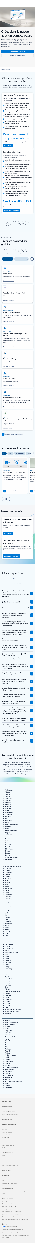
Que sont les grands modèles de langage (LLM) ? (12, 1214)
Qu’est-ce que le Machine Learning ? (9, 1206)
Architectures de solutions (7, 1152)
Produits (4, 1127)
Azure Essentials (5, 1116)
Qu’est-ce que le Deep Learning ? (9, 1209)
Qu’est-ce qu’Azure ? (6, 1103)
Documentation (5, 1178)
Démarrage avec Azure (7, 1106)
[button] (17, 69)
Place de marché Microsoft (7, 1168)
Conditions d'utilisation (7, 1235)
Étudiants (4, 1185)
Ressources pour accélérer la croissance (10, 1150)
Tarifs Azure (4, 1129)
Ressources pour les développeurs (9, 1183)
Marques (15, 1235)
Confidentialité (19, 1232)
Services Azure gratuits (7, 1132)
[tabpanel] (17, 346)
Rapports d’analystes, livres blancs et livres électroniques (14, 1191)
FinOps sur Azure (5, 1137)
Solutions (4, 1147)
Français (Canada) (8, 1224)
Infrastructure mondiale (7, 1109)
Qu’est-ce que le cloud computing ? (9, 1201)
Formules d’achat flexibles (7, 1134)
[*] (2, 219)
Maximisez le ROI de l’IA (7, 1140)
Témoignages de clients (7, 1119)
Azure (3, 6)
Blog (3, 1180)
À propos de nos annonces (23, 1235)
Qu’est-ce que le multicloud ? (8, 1203)
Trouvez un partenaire (6, 1170)
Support (3, 1155)
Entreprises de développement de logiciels (11, 1165)
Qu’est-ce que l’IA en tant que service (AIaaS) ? (11, 1211)
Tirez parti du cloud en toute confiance (10, 1114)
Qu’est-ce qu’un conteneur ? (8, 1216)
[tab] (8, 259)
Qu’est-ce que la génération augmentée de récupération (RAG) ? (15, 1219)
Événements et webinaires (7, 1188)
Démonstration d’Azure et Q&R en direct (10, 1157)
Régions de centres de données (8, 1111)
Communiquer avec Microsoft (8, 1232)
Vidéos (3, 1193)
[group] (15, 475)
